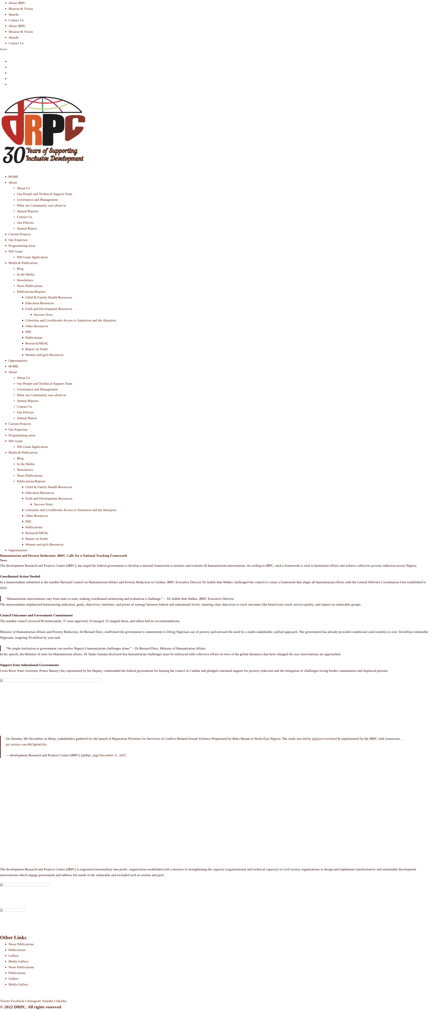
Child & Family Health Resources (48, 297)
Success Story (43, 314)
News (3, 560)
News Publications (29, 286)
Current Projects (19, 234)
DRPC (20, 1007)
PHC (28, 332)
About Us (23, 188)
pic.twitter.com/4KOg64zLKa (26, 744)
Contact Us (16, 20)
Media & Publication (22, 263)
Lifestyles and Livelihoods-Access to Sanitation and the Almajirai (70, 320)
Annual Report (27, 228)
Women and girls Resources (44, 355)
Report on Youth (36, 349)
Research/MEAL (36, 343)
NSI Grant (15, 251)
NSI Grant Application (32, 257)
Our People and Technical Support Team (44, 194)
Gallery (13, 955)
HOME (13, 176)
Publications (33, 337)
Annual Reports (27, 211)
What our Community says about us (41, 205)
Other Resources (36, 326)
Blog (20, 268)
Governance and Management (37, 199)
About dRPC (17, 3)
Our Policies (25, 222)
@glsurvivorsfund (324, 738)
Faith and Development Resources (48, 309)
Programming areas (21, 245)
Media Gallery (18, 961)
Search (3, 49)
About (12, 182)
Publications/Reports (31, 291)
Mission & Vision (20, 8)
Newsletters (25, 280)
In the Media (26, 274)
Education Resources (39, 303)
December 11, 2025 (112, 755)
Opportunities (17, 360)
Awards (13, 14)
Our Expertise (18, 240)
